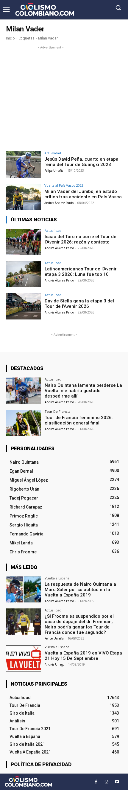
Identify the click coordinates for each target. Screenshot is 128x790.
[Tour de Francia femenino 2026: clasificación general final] (23, 423)
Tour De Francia (57, 411)
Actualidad (52, 153)
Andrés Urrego (54, 664)
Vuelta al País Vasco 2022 (63, 185)
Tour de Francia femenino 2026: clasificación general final (79, 420)
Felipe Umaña (53, 170)
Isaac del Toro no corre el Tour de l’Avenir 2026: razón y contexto (80, 239)
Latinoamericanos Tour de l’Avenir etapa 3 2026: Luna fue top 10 (81, 271)
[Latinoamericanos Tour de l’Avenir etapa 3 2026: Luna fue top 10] (23, 274)
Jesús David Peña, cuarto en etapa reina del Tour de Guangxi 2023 (81, 161)
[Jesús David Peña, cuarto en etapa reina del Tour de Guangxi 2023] (23, 164)
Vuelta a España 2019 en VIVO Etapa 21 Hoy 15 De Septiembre (83, 655)
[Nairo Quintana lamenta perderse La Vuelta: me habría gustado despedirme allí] (23, 391)
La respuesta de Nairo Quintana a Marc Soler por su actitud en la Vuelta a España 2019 (80, 590)
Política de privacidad (41, 764)
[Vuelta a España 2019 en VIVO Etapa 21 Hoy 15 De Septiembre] (23, 658)
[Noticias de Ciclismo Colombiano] (44, 9)
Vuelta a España (57, 578)
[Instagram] (106, 782)
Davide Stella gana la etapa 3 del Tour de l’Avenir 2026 (79, 303)
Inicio (10, 38)
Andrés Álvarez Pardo (59, 203)
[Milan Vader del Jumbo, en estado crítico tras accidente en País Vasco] (23, 197)
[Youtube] (117, 782)
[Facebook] (96, 782)
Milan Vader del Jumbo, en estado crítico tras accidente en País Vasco (83, 194)
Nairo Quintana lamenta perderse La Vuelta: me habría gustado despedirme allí (83, 391)
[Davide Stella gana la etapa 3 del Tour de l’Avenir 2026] (23, 306)
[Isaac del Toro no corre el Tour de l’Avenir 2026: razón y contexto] (23, 242)
